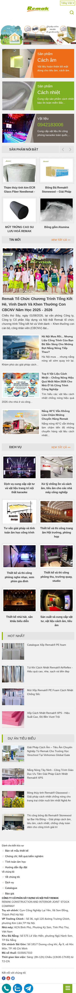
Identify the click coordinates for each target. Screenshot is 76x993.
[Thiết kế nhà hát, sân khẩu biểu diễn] (19, 600)
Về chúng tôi (12, 876)
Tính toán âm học (15, 861)
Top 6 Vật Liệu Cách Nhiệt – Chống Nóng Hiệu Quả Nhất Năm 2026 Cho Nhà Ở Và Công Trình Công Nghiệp (58, 381)
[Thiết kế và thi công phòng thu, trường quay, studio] (56, 556)
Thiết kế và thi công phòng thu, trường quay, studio (56, 576)
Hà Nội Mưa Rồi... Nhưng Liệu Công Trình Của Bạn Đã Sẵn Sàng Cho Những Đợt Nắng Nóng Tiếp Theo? (57, 344)
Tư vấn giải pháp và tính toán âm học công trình (19, 530)
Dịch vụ (15, 447)
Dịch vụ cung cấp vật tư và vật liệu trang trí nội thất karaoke (19, 488)
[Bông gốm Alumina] (56, 210)
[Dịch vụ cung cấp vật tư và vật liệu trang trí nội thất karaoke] (19, 467)
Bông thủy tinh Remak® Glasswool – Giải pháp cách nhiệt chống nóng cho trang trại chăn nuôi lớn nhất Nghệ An (49, 796)
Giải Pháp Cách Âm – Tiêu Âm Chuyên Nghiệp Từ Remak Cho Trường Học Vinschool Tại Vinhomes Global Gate (49, 751)
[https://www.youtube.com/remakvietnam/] (8, 978)
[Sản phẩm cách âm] (38, 77)
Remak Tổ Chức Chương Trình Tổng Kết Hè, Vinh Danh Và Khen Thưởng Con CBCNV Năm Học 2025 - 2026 (37, 304)
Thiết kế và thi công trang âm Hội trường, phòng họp (56, 532)
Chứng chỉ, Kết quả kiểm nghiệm (24, 856)
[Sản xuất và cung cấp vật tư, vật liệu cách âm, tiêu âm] (56, 600)
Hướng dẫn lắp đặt (16, 867)
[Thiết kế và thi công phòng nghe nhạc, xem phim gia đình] (19, 556)
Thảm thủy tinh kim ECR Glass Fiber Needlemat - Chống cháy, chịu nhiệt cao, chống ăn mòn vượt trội (19, 190)
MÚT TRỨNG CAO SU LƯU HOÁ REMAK (19, 229)
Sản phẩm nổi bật (23, 149)
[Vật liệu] (38, 142)
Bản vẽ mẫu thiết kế (16, 850)
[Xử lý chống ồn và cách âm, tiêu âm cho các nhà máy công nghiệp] (56, 467)
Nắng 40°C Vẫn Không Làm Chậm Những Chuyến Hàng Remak (56, 415)
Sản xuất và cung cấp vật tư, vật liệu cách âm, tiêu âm (56, 621)
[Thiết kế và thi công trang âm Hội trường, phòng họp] (56, 511)
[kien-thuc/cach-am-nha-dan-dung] (38, 44)
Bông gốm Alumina (56, 227)
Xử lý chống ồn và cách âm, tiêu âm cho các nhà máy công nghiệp (56, 488)
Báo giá (9, 893)
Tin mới (14, 239)
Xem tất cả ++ (60, 239)
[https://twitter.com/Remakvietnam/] (13, 978)
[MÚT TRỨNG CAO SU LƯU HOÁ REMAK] (19, 210)
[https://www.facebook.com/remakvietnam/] (4, 978)
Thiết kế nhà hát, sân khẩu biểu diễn (19, 619)
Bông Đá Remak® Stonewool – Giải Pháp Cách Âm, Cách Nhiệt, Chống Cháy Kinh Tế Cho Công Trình (56, 190)
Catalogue (11, 887)
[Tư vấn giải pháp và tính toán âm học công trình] (19, 511)
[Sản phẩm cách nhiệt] (38, 109)
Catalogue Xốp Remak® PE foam (46, 644)
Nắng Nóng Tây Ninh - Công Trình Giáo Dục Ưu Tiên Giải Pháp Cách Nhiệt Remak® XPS (50, 773)
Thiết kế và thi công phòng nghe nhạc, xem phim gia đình (19, 577)
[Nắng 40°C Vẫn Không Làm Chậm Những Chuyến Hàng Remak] (21, 422)
